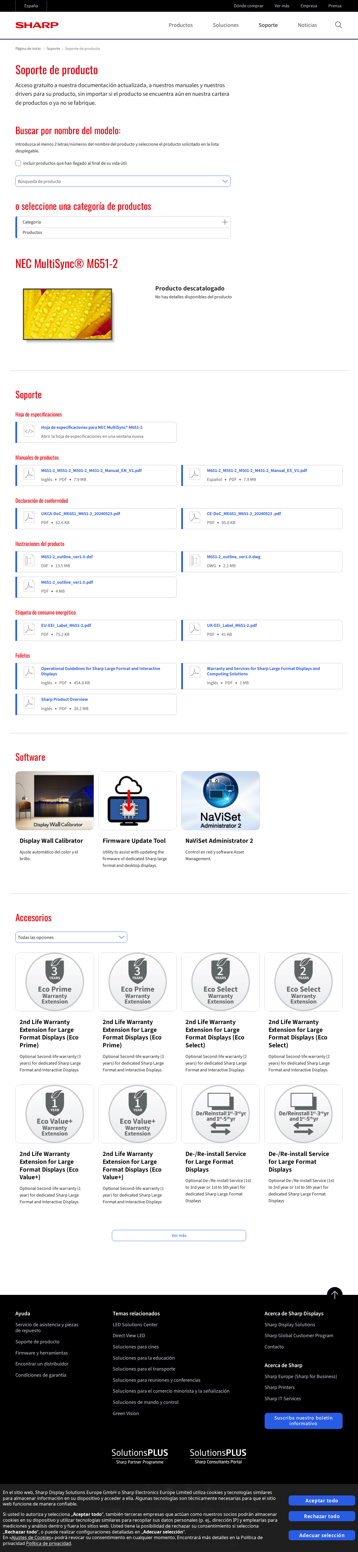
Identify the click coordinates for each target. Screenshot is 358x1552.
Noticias (307, 25)
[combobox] (123, 181)
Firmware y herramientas (41, 1352)
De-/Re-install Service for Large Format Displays (215, 1161)
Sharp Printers (280, 1387)
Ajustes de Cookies (31, 1537)
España (31, 6)
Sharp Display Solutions (290, 1324)
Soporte (268, 25)
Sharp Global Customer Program (299, 1335)
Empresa (309, 6)
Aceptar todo (321, 1500)
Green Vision (126, 1413)
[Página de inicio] (36, 25)
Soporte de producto (37, 1341)
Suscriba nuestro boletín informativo (303, 1420)
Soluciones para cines (136, 1346)
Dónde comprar (248, 6)
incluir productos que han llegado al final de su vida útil (75, 163)
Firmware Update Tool (134, 840)
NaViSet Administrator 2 (219, 840)
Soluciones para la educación (144, 1358)
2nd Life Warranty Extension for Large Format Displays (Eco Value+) (49, 1165)
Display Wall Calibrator (51, 840)
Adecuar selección (322, 1535)
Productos (181, 25)
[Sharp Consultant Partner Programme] (218, 1456)
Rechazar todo (322, 1516)
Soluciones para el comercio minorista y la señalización (171, 1391)
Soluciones (226, 25)
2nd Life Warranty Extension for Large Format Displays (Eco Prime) (49, 1033)
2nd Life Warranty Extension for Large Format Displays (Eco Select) (214, 1033)
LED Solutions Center (135, 1324)
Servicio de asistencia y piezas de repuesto (46, 1327)
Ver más (282, 6)
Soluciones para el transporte (144, 1368)
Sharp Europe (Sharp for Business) (301, 1376)
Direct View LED (129, 1335)
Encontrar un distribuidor (42, 1363)
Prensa (334, 6)
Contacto (274, 1346)
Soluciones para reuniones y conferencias (157, 1380)
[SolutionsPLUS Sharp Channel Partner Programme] (140, 1456)
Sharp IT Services (283, 1398)
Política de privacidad (48, 1543)
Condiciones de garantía (40, 1375)
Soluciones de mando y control (146, 1402)
